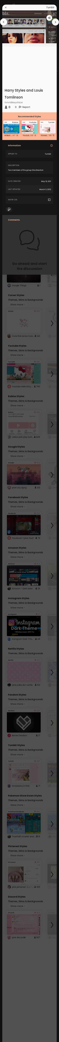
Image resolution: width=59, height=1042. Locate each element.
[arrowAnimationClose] (3, 22)
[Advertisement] (11, 521)
